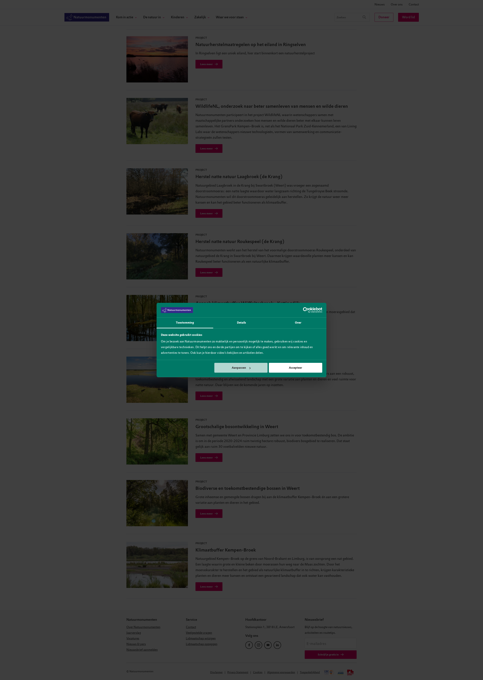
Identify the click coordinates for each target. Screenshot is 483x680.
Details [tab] (241, 322)
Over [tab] (298, 322)
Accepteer (295, 367)
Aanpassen (239, 367)
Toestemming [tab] (185, 322)
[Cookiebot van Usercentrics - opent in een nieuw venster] (305, 310)
